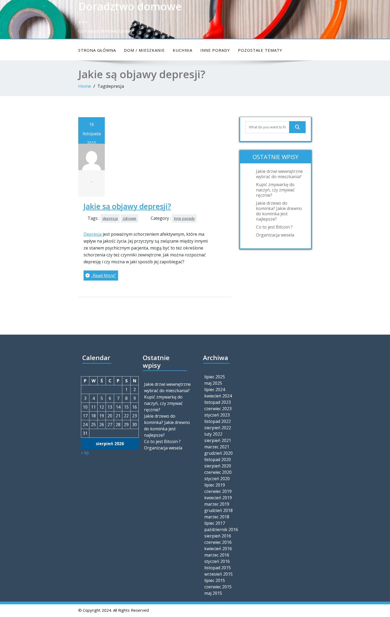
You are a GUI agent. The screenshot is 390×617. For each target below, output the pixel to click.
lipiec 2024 (214, 389)
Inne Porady (215, 50)
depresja (110, 218)
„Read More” (103, 275)
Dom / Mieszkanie (144, 50)
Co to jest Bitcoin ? (274, 227)
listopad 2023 (217, 402)
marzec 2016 (216, 555)
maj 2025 (213, 383)
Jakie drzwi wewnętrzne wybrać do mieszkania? (279, 174)
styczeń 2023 (217, 415)
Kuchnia (182, 50)
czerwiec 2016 (218, 542)
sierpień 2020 (217, 466)
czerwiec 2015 (218, 587)
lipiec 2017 (214, 523)
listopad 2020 (217, 459)
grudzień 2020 (218, 453)
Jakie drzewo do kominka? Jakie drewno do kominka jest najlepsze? (279, 211)
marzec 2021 (216, 447)
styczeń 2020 (217, 479)
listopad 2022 (217, 421)
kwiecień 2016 (218, 549)
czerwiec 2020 (218, 472)
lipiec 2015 (214, 580)
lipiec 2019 (214, 485)
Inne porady (184, 218)
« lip (85, 453)
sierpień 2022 (217, 428)
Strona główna (97, 50)
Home (84, 86)
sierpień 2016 (217, 536)
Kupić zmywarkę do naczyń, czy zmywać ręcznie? (275, 190)
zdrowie (129, 218)
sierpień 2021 (217, 440)
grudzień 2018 (218, 510)
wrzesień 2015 (218, 574)
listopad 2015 (217, 568)
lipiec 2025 (214, 377)
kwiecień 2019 (218, 498)
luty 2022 (213, 434)
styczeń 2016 (217, 561)
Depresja (93, 234)
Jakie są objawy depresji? (127, 206)
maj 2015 (213, 593)
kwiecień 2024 (218, 396)
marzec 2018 (216, 517)
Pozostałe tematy (260, 50)
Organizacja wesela (275, 235)
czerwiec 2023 (218, 409)
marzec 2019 (216, 504)
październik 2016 (221, 529)
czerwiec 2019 (218, 491)
